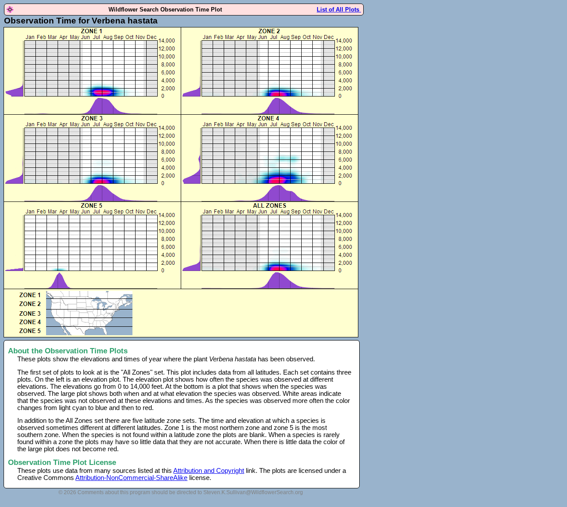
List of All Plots (339, 9)
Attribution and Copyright (208, 470)
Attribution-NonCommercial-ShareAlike (131, 477)
